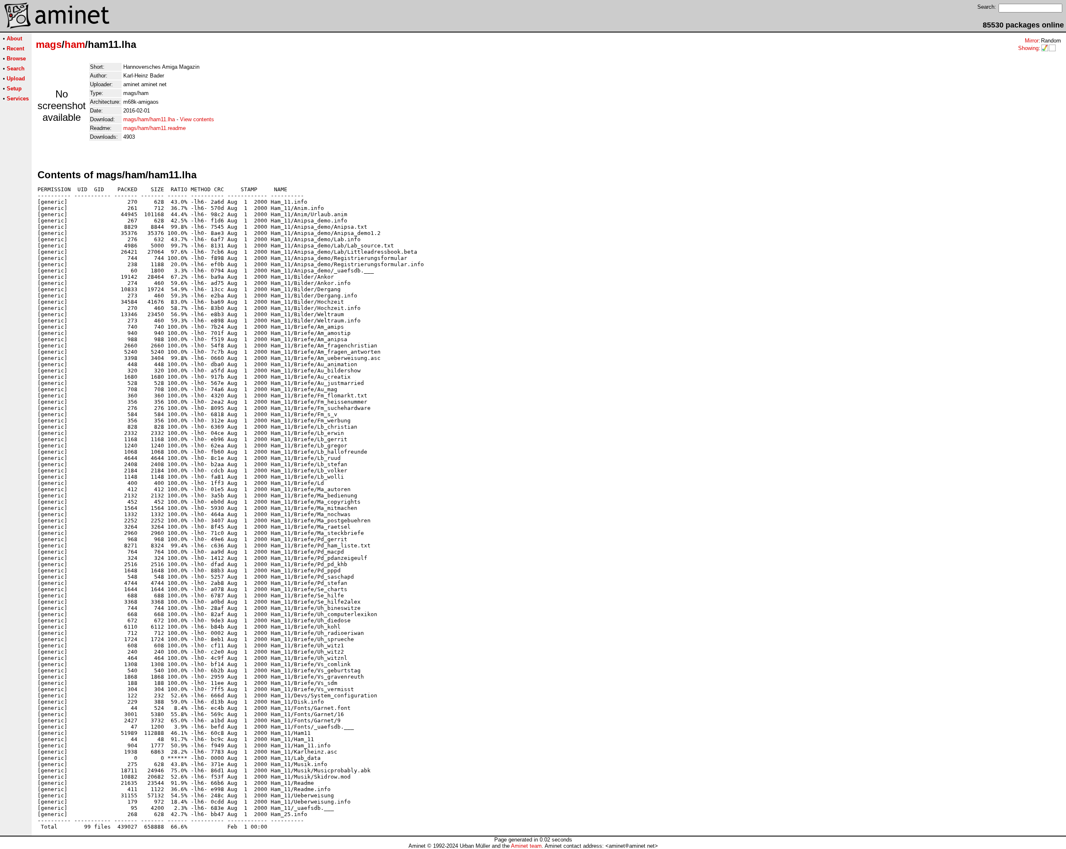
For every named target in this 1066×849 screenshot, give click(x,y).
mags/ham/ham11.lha (149, 119)
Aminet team (526, 846)
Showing (1028, 48)
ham (75, 44)
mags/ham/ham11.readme (154, 128)
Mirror (1032, 40)
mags (49, 44)
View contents (197, 119)
